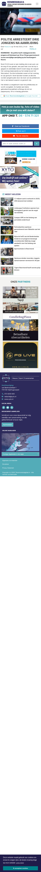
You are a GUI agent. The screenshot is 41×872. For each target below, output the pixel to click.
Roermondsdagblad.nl (15, 2)
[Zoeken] (36, 144)
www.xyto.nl (8, 399)
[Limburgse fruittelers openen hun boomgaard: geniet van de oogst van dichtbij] (7, 211)
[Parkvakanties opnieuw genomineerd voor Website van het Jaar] (7, 230)
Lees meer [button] (20, 863)
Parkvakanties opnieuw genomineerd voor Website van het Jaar (27, 229)
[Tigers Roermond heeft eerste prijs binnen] (7, 271)
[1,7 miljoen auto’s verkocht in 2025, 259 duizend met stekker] (7, 201)
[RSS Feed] (12, 407)
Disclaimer (5, 464)
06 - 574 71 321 (29, 115)
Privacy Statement (8, 468)
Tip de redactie (22, 136)
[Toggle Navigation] (37, 3)
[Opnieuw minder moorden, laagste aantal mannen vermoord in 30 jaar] (7, 261)
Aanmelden (7, 425)
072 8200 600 (9, 394)
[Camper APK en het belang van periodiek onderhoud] (7, 220)
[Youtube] (8, 407)
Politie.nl (33, 49)
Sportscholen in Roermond (24, 249)
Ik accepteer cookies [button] (20, 868)
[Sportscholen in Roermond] (7, 252)
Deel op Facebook (22, 126)
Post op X (21, 131)
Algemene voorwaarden (9, 460)
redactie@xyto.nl (10, 396)
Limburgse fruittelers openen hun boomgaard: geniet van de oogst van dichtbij (26, 210)
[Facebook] (4, 407)
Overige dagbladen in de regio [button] (13, 454)
